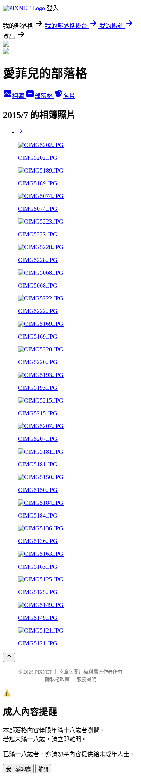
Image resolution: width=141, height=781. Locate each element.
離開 (43, 769)
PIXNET (43, 672)
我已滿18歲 (18, 769)
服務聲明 (86, 679)
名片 (69, 96)
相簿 (19, 96)
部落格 (44, 96)
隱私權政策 (57, 679)
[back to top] (9, 657)
